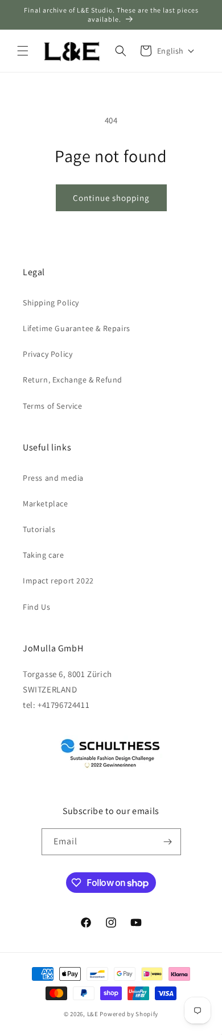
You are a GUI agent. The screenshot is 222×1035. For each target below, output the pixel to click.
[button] (22, 50)
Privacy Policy (47, 354)
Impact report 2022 (58, 580)
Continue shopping (111, 197)
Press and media (53, 478)
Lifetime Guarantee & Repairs (76, 328)
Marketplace (45, 503)
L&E (92, 1014)
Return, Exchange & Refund (72, 379)
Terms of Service (53, 406)
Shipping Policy (51, 302)
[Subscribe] (167, 841)
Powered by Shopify (129, 1014)
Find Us (36, 607)
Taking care (43, 555)
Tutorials (39, 529)
